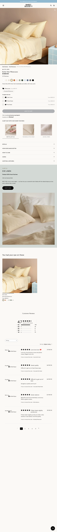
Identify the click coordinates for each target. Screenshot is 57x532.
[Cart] (54, 5)
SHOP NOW (8, 188)
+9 (12, 300)
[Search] (51, 5)
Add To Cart (28, 111)
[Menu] (3, 5)
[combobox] (11, 340)
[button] (28, 144)
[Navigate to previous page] (17, 428)
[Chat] (53, 528)
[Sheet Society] (28, 5)
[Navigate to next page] (39, 428)
